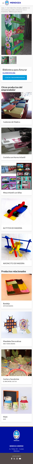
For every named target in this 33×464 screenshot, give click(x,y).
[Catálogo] (16, 2)
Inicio (2, 8)
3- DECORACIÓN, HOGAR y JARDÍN (16, 8)
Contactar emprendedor (15, 77)
